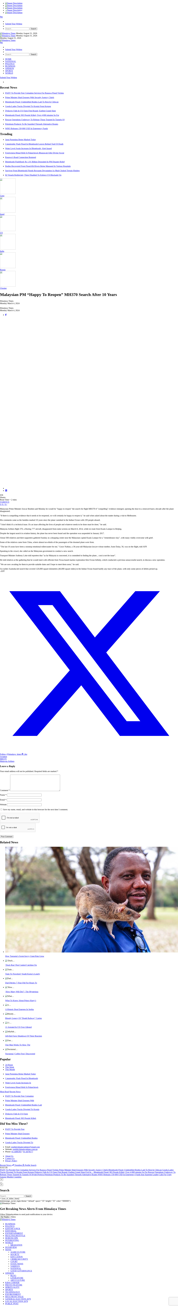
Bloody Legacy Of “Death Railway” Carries (23, 1018)
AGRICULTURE (17, 1252)
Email (3, 800)
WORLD (9, 73)
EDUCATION (16, 1257)
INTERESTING (12, 1240)
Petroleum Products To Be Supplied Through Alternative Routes (31, 124)
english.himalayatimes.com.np (25, 1149)
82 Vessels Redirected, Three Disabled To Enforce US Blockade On (33, 175)
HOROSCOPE (11, 1238)
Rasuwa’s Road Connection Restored (20, 157)
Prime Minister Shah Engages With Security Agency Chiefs (29, 97)
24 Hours (9, 1065)
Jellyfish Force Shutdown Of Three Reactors (23, 1036)
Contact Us (9, 1158)
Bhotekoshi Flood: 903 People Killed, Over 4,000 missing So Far (32, 115)
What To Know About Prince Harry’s (20, 1000)
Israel (2, 214)
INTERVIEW (11, 1247)
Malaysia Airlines (7, 761)
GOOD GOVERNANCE (21, 1271)
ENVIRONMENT (13, 1294)
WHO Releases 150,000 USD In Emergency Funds (26, 128)
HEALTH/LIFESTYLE (15, 1236)
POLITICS (9, 64)
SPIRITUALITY (12, 1287)
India (2, 251)
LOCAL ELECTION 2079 (16, 1301)
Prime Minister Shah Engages (17, 1134)
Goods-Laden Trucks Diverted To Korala (22, 1109)
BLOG (13, 1275)
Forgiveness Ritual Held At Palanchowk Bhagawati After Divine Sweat (34, 153)
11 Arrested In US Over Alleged (18, 1027)
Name (3, 795)
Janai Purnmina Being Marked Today (20, 139)
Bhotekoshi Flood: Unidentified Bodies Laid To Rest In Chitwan (32, 102)
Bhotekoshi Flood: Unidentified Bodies (21, 1138)
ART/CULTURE (17, 1280)
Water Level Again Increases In (18, 1083)
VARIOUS (4, 502)
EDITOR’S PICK (12, 1228)
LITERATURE (16, 1278)
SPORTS (9, 71)
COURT (14, 1261)
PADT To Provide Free (14, 1129)
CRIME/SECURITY (19, 1259)
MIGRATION (16, 1245)
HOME (8, 59)
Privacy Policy (11, 1161)
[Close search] (1, 1182)
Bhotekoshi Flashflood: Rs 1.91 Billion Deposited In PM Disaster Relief (35, 162)
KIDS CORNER (12, 1282)
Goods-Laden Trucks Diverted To (19, 1142)
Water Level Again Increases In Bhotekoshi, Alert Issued (28, 148)
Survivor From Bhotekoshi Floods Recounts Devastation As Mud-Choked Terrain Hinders (42, 171)
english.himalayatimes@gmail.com (25, 1147)
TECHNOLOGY (12, 1292)
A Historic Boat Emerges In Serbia (19, 1009)
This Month (10, 1069)
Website (3, 804)
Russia (2, 270)
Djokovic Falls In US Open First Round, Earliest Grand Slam (30, 111)
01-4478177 (28, 1152)
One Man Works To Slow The (17, 1045)
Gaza (2, 196)
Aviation (3, 756)
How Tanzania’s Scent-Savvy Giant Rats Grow (24, 956)
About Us (9, 1156)
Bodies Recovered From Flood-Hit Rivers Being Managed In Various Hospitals (38, 166)
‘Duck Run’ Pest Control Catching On (21, 965)
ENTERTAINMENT (14, 1233)
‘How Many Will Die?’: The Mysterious (21, 992)
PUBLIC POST (12, 1304)
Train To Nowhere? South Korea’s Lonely (22, 974)
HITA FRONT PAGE (14, 1297)
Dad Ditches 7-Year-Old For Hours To (21, 983)
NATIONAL (10, 61)
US (1, 233)
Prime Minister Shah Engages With (19, 1100)
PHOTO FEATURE (13, 1285)
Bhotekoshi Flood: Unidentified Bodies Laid (23, 1105)
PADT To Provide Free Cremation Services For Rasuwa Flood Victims (34, 93)
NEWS (8, 1250)
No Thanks (5, 1217)
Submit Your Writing (8, 77)
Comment (5, 790)
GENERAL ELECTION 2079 (18, 1299)
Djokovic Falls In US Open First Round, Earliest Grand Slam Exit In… (64, 1172)
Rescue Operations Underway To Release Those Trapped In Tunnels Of (35, 120)
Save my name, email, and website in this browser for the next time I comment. (35, 809)
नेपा (1, 17)
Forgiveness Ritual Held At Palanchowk (21, 1087)
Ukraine (3, 288)
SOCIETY (14, 1254)
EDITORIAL (11, 1231)
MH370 (3, 759)
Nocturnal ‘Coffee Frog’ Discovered (20, 1054)
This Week (9, 1067)
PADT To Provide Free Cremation (19, 1096)
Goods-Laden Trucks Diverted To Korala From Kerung (28, 106)
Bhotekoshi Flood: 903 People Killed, (20, 1118)
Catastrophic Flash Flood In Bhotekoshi (21, 1078)
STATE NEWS (16, 1264)
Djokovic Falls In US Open (16, 1114)
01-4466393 (16, 1152)
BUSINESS (10, 66)
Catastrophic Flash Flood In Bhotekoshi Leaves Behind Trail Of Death (34, 144)
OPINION (9, 68)
